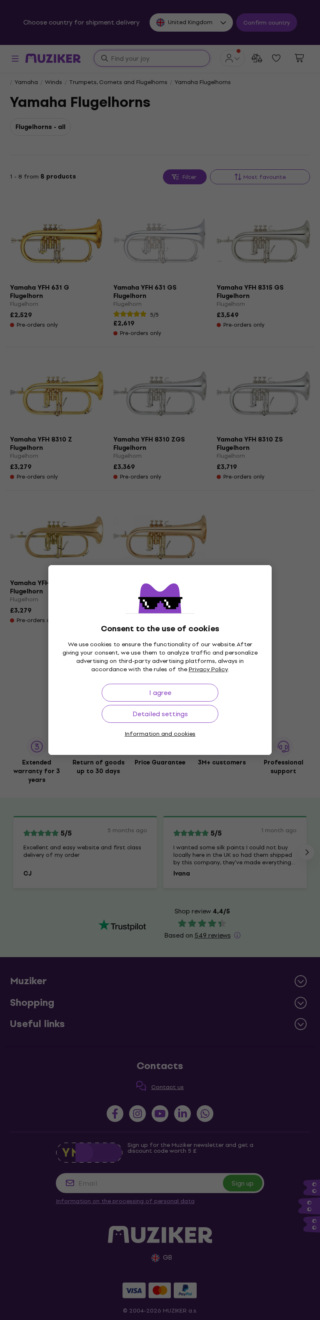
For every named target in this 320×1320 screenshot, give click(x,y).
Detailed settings (160, 714)
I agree (160, 692)
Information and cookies (160, 733)
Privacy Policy (208, 669)
